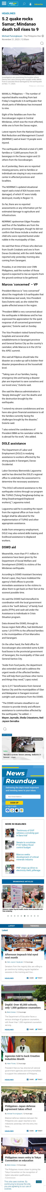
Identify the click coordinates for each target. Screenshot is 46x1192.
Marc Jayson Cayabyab (15, 962)
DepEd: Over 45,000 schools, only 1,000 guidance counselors (23, 1006)
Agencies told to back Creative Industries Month (22, 1058)
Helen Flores (11, 1063)
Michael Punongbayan (12, 36)
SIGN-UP (14, 803)
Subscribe (38, 4)
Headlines (8, 13)
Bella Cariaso (11, 1012)
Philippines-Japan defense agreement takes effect (20, 1108)
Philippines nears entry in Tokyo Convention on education (23, 1159)
